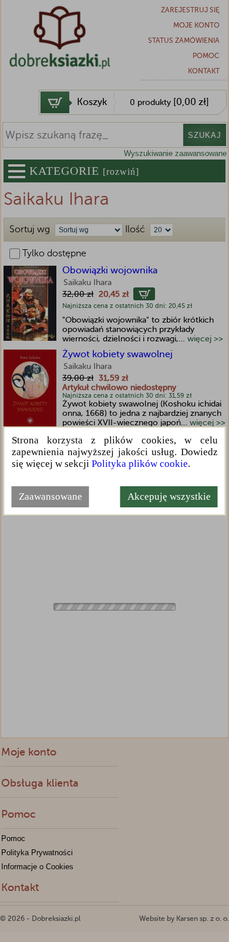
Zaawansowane (50, 496)
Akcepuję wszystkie (169, 496)
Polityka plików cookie (140, 463)
